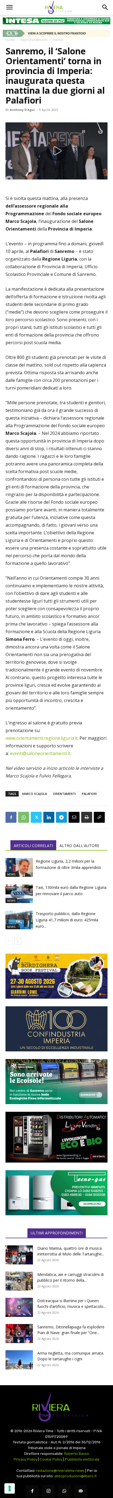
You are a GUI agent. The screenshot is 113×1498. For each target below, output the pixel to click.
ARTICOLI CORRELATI (33, 845)
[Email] (74, 817)
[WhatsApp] (23, 817)
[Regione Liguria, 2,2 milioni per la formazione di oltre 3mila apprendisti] (19, 867)
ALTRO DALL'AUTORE (79, 845)
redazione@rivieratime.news (60, 1470)
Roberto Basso (76, 1454)
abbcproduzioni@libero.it (75, 1476)
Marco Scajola (34, 794)
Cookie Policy (51, 1459)
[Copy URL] (99, 817)
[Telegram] (61, 817)
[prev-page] (8, 941)
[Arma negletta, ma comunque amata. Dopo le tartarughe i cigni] (19, 1359)
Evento (58, 39)
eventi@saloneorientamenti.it (40, 753)
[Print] (86, 817)
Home (10, 39)
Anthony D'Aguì (22, 110)
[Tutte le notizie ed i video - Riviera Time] (56, 1407)
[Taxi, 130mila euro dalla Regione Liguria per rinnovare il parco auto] (19, 893)
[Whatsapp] (64, 1491)
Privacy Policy (25, 1459)
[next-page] (17, 941)
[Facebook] (10, 817)
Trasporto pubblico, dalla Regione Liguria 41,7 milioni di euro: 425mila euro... (67, 920)
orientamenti (64, 794)
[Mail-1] (81, 1491)
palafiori (89, 794)
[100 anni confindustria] (56, 1028)
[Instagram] (48, 1491)
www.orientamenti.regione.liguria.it (41, 738)
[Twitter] (36, 817)
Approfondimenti (33, 39)
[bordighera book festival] (56, 976)
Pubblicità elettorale (82, 1459)
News (11, 874)
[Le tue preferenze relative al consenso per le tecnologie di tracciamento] (9, 1488)
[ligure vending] (56, 1137)
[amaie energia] (56, 1081)
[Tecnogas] (56, 1192)
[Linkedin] (48, 817)
